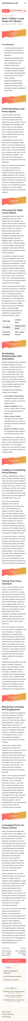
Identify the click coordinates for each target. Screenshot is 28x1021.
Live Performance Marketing (8, 15)
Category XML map (8, 1014)
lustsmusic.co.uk (10, 3)
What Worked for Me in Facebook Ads (14, 1000)
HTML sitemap (6, 1012)
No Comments (20, 24)
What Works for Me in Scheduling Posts (14, 991)
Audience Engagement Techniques (11, 972)
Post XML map (6, 1016)
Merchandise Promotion (11, 980)
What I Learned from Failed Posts (14, 995)
